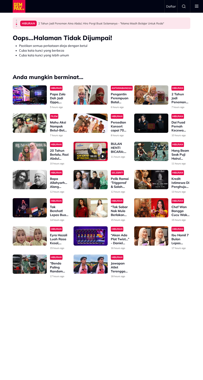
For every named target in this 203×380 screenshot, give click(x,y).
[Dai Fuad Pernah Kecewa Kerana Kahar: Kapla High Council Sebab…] (151, 123)
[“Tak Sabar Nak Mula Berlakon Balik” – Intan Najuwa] (91, 207)
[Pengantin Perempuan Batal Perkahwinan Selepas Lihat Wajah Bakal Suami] (91, 95)
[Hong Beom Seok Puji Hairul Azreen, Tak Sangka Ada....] (151, 151)
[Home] (19, 6)
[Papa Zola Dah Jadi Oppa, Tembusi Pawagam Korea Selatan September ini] (30, 95)
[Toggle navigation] (196, 6)
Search (183, 6)
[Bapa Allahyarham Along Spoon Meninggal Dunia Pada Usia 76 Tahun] (30, 179)
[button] (16, 20)
